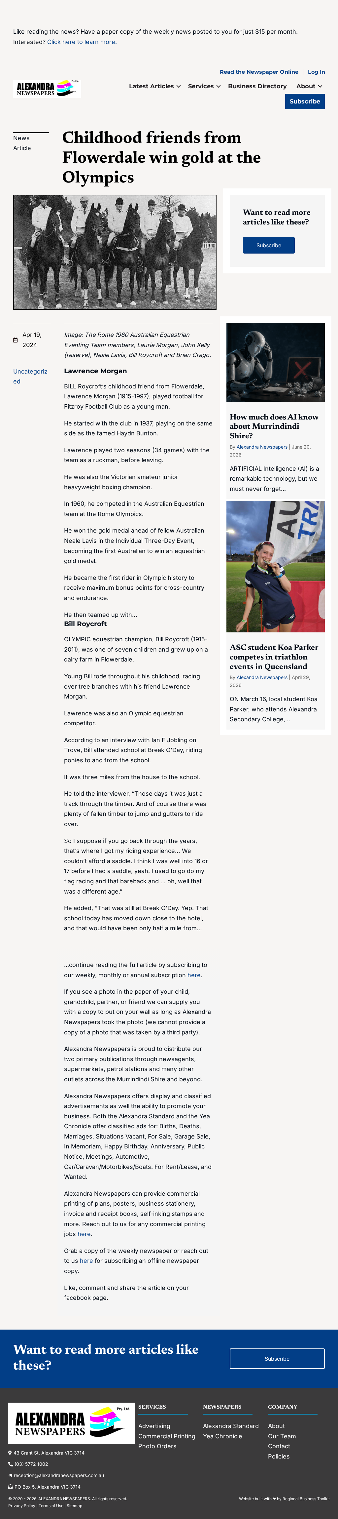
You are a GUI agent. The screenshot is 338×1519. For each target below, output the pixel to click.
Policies (279, 1456)
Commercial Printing (166, 1436)
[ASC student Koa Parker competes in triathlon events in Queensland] (275, 615)
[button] (178, 86)
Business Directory (257, 86)
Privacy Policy (21, 1505)
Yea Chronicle (222, 1436)
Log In (316, 72)
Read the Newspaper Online (259, 72)
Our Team (282, 1436)
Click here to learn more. (82, 41)
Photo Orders (157, 1446)
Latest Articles (151, 86)
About (306, 86)
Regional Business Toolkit (306, 1498)
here (194, 975)
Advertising (154, 1425)
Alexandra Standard (231, 1425)
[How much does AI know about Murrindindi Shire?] (275, 411)
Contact (279, 1446)
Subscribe (305, 101)
